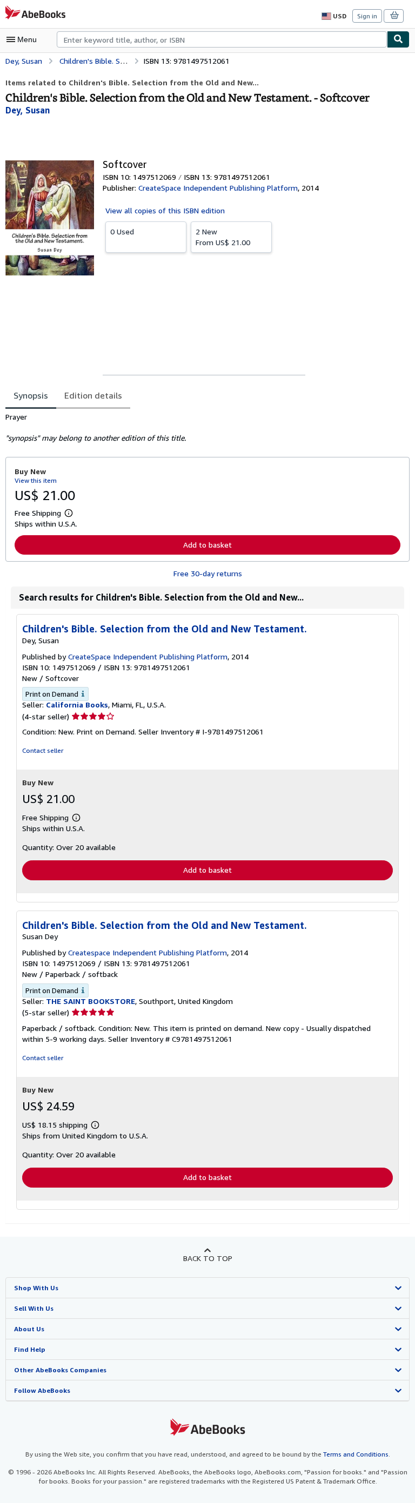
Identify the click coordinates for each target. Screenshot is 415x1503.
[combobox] (222, 39)
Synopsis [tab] (31, 395)
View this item (36, 480)
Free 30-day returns (207, 573)
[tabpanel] (203, 428)
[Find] (398, 39)
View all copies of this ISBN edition (165, 210)
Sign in (367, 16)
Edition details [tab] (93, 395)
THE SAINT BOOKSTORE (90, 1001)
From (223, 237)
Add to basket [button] (207, 544)
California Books (77, 704)
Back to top (207, 1258)
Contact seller (42, 750)
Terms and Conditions (356, 1454)
